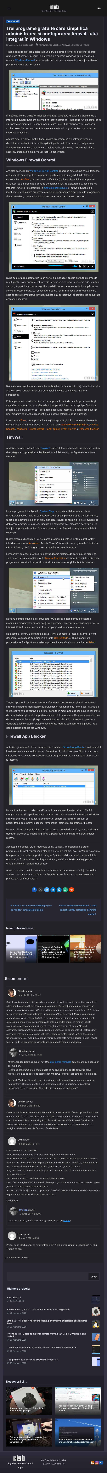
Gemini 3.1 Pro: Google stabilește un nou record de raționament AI (42, 1347)
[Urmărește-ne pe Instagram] (97, 1463)
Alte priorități (14, 1297)
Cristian (23, 1209)
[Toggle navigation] (9, 8)
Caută (94, 1276)
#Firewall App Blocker (49, 45)
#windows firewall (81, 45)
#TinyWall (66, 45)
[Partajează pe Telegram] (59, 889)
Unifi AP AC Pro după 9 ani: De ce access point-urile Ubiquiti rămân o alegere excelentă (85, 950)
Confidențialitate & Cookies (53, 1460)
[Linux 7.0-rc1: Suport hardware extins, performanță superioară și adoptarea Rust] (96, 1324)
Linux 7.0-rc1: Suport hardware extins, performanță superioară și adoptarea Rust (47, 1322)
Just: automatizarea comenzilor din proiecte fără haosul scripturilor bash (76, 1440)
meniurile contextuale (56, 187)
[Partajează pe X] (40, 889)
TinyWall (45, 448)
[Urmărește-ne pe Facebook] (101, 1463)
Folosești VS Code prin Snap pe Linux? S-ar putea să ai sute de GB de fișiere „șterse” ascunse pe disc (53, 952)
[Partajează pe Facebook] (34, 889)
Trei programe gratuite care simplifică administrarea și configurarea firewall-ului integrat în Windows (52, 34)
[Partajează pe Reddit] (71, 889)
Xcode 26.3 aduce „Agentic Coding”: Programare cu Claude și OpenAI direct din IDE (77, 1408)
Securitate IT (13, 21)
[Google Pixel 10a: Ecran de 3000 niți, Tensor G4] (96, 1361)
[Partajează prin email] (46, 889)
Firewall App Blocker (74, 747)
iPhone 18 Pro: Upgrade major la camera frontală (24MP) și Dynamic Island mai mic (46, 1335)
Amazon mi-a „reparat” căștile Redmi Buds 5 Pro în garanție (38, 1309)
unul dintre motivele (60, 1061)
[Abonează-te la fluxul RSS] (92, 1463)
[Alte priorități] (96, 1299)
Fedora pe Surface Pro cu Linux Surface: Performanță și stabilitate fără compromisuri (28, 1439)
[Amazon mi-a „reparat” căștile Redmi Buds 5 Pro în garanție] (96, 1311)
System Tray (47, 511)
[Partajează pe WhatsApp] (65, 889)
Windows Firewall (25, 60)
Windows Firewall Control (43, 171)
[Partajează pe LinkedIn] (52, 889)
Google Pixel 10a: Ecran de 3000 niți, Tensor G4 (21, 953)
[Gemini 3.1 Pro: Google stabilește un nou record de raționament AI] (96, 1349)
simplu (66, 1220)
